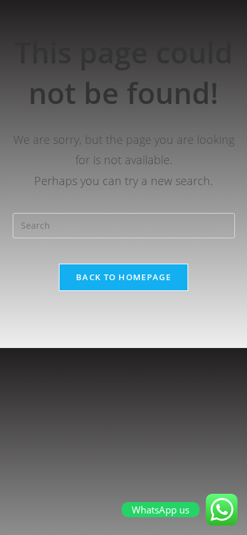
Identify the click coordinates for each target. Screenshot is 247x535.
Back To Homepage (123, 277)
